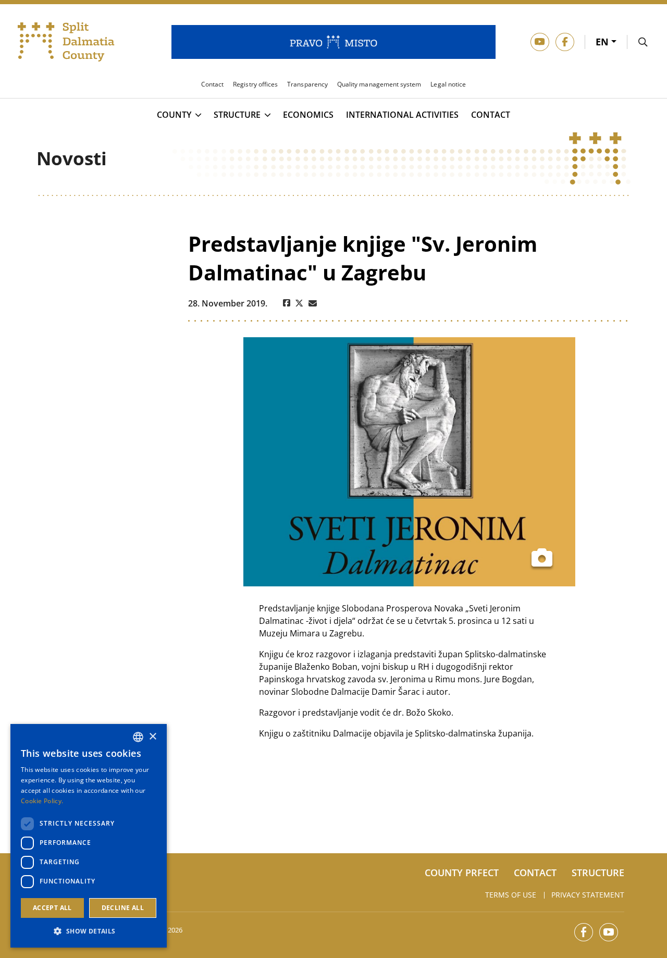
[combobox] (138, 737)
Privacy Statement (587, 895)
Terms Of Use (510, 895)
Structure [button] (237, 115)
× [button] (152, 737)
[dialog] (88, 836)
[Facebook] (286, 303)
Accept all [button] (52, 907)
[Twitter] (299, 303)
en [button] (603, 41)
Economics (308, 115)
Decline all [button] (123, 907)
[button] (88, 931)
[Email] (312, 303)
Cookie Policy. (42, 800)
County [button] (174, 115)
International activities (402, 115)
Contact (490, 115)
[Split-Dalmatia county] (66, 42)
